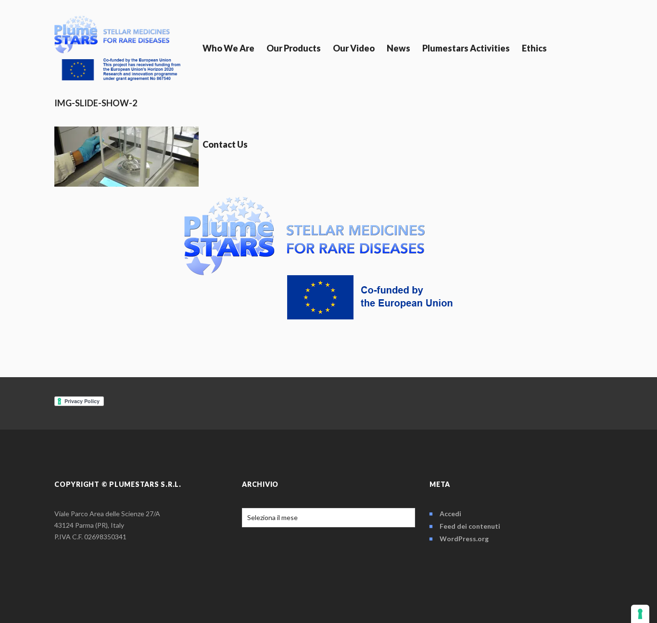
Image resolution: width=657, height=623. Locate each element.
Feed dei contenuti (470, 526)
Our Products (293, 48)
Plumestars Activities (466, 48)
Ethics (534, 48)
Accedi (450, 513)
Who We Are (228, 48)
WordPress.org (464, 538)
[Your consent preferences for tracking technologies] (640, 614)
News (398, 48)
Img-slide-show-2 (95, 103)
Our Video (354, 48)
